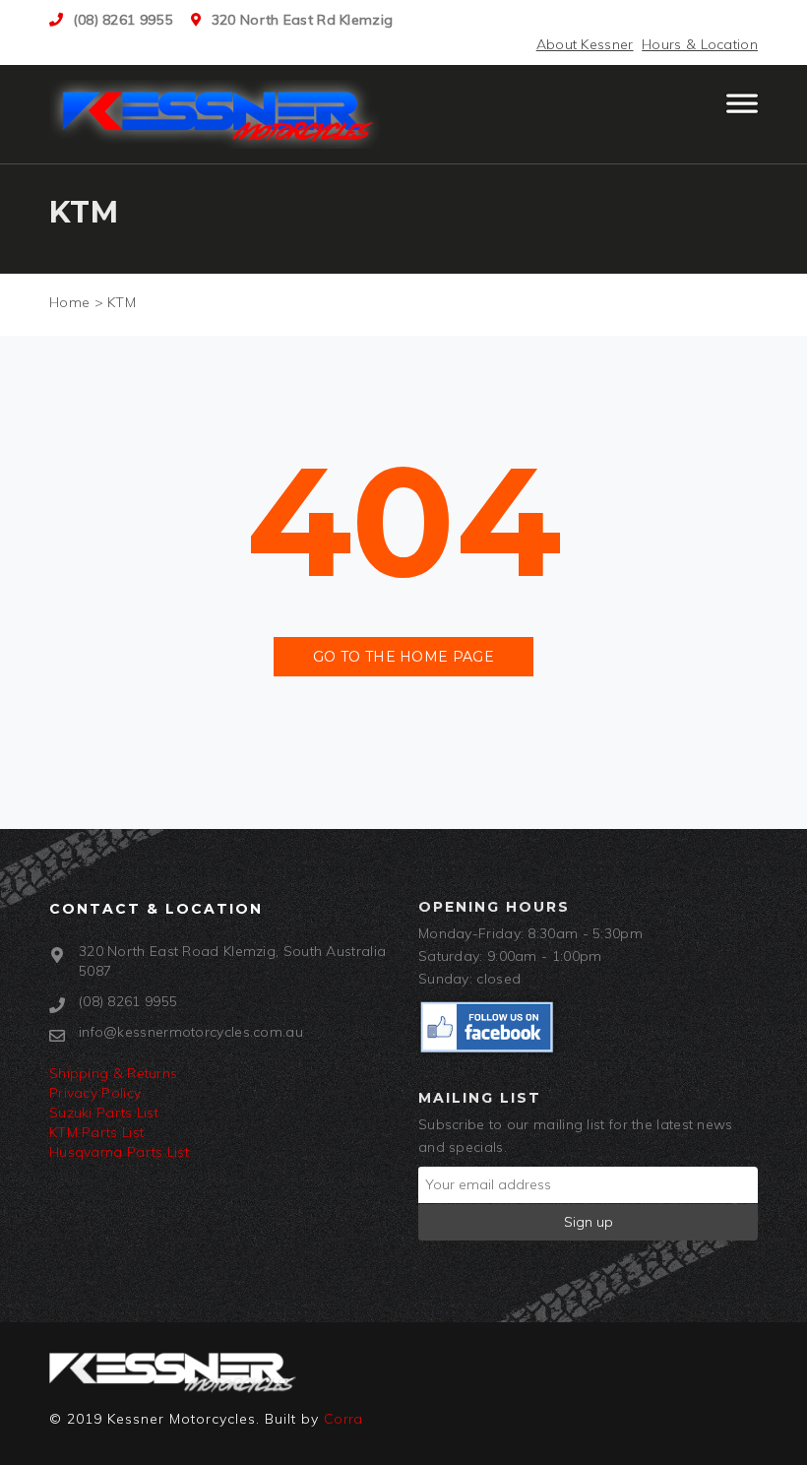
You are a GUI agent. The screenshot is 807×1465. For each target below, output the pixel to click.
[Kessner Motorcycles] (219, 114)
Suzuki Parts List (103, 1112)
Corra (343, 1419)
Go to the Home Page (403, 657)
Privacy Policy (95, 1093)
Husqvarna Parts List (119, 1152)
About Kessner (585, 44)
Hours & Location (700, 44)
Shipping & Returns (113, 1073)
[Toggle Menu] (742, 112)
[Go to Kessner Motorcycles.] (69, 302)
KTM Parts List (96, 1132)
